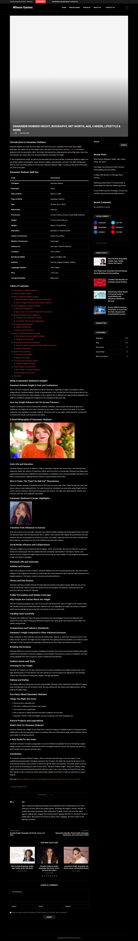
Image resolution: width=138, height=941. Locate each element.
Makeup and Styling (22, 358)
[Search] (123, 7)
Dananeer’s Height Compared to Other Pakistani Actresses (36, 345)
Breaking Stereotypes (23, 348)
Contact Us (110, 7)
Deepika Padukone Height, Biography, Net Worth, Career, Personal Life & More (49, 868)
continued (73, 149)
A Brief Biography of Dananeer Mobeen (27, 306)
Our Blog (87, 7)
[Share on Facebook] (55, 795)
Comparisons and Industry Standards (27, 342)
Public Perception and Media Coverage (27, 333)
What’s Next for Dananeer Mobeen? (28, 370)
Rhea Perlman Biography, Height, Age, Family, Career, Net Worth (117, 261)
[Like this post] (52, 795)
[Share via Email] (60, 795)
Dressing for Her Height (24, 354)
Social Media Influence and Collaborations (30, 321)
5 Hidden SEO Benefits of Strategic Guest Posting (118, 281)
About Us (97, 7)
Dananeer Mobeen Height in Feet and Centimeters (33, 299)
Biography (112, 338)
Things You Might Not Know (25, 364)
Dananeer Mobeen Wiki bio (23, 293)
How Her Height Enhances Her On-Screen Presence (34, 303)
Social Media (112, 352)
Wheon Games (74, 7)
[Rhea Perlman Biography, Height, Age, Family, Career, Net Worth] (22, 855)
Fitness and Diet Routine (24, 330)
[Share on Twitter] (57, 795)
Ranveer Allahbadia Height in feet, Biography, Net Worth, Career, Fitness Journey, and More (48, 779)
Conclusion (17, 376)
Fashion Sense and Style (22, 352)
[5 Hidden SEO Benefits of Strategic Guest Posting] (100, 282)
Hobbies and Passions (23, 327)
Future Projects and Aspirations (25, 367)
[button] (47, 1)
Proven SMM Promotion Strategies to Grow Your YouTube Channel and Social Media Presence (117, 310)
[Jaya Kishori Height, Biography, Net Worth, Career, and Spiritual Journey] (76, 855)
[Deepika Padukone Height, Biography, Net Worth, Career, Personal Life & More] (49, 855)
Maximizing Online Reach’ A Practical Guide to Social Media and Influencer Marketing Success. (118, 296)
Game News (112, 347)
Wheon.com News (112, 356)
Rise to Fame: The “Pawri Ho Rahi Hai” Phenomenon (34, 312)
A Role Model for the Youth (25, 373)
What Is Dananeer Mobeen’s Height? (26, 297)
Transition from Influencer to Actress (29, 318)
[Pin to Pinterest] (59, 795)
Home (64, 7)
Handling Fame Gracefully (24, 339)
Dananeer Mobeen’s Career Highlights (27, 315)
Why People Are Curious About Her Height (30, 336)
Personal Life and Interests (23, 324)
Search (96, 142)
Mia (16, 133)
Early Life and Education (24, 309)
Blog (112, 343)
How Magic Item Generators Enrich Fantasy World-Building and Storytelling (110, 272)
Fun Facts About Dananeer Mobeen (26, 361)
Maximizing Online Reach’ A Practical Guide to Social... (71, 1)
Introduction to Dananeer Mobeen (25, 290)
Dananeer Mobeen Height (19, 787)
